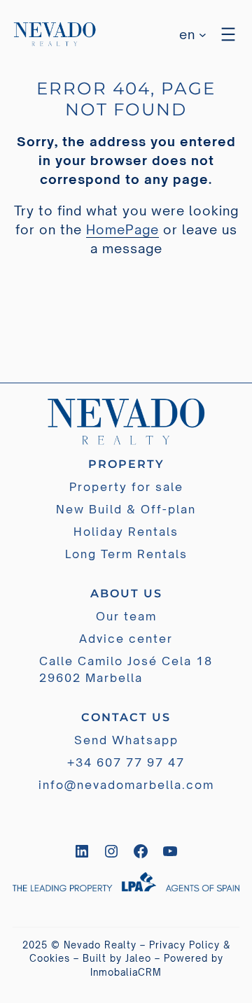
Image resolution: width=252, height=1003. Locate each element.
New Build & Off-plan (126, 509)
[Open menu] (228, 34)
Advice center (126, 639)
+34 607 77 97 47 (126, 762)
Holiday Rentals (126, 532)
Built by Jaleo (117, 958)
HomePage (122, 229)
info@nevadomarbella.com (126, 785)
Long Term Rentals (126, 554)
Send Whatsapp (126, 740)
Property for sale (126, 487)
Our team (126, 616)
